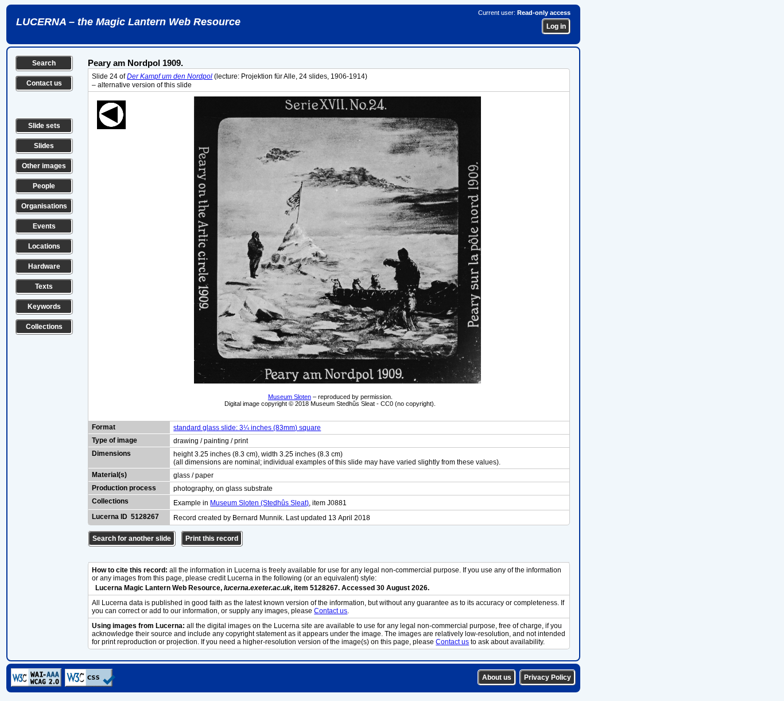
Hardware (44, 266)
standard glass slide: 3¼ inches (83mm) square (247, 428)
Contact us (44, 83)
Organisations (44, 206)
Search (44, 63)
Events (44, 226)
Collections (44, 327)
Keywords (44, 307)
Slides (44, 146)
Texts (44, 286)
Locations (44, 246)
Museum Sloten (289, 396)
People (44, 186)
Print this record (211, 539)
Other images (44, 166)
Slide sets (44, 126)
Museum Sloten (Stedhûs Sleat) (259, 503)
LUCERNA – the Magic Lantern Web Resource (128, 22)
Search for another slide (131, 539)
